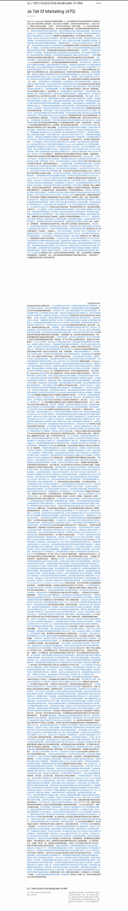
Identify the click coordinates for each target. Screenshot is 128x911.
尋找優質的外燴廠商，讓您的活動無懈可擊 (46, 65)
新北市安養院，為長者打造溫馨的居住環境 (64, 313)
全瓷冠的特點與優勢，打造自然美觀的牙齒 (70, 67)
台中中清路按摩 (87, 665)
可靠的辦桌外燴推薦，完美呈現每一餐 (83, 766)
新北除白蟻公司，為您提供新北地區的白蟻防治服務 (45, 200)
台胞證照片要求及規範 (90, 173)
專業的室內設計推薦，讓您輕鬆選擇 (58, 241)
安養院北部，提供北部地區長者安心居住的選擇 (52, 612)
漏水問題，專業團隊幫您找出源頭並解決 (51, 694)
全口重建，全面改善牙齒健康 (63, 438)
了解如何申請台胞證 (44, 595)
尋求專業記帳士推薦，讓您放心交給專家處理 (43, 773)
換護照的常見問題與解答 (86, 250)
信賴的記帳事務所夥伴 (45, 482)
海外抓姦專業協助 (66, 578)
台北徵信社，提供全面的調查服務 (84, 147)
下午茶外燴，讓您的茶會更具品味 (62, 212)
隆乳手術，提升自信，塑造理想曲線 (82, 612)
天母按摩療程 (85, 41)
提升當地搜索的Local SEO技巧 (42, 36)
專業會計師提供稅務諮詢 (83, 366)
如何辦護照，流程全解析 (59, 38)
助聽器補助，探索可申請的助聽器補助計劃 (65, 470)
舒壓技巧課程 (34, 455)
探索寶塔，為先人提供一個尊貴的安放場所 (62, 858)
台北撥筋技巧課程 (50, 421)
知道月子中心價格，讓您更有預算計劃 (60, 701)
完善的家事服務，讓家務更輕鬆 (64, 221)
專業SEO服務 (94, 655)
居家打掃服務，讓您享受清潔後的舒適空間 (46, 800)
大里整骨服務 (37, 672)
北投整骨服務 (51, 426)
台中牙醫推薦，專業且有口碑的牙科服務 (46, 142)
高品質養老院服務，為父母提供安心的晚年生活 (81, 590)
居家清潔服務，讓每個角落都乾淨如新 (83, 323)
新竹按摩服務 (53, 171)
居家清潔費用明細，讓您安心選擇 (48, 202)
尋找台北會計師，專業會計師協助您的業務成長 (55, 802)
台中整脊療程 (44, 313)
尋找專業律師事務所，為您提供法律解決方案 (84, 219)
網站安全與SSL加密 (89, 245)
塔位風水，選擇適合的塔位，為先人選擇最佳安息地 (70, 149)
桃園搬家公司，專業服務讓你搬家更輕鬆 (66, 855)
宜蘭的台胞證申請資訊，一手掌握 (85, 55)
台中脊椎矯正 (63, 725)
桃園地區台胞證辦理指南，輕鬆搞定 (74, 609)
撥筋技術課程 (87, 226)
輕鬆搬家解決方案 (78, 120)
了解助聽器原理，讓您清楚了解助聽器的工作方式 (74, 337)
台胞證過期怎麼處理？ (39, 135)
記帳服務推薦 (45, 458)
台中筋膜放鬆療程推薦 (74, 703)
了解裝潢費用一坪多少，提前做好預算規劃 (54, 161)
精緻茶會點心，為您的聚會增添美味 (64, 248)
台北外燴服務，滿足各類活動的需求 (73, 108)
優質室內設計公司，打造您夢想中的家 (47, 609)
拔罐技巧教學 (34, 588)
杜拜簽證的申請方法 (59, 530)
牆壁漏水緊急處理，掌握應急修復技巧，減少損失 (61, 43)
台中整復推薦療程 (80, 551)
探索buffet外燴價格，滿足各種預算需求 (76, 142)
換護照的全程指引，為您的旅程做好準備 (78, 527)
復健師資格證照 (36, 50)
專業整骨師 (41, 147)
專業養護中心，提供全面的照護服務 (85, 773)
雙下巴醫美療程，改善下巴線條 (53, 547)
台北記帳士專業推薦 (77, 161)
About (98, 3)
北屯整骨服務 (41, 874)
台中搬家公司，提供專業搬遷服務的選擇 (79, 183)
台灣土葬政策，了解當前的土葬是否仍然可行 (83, 530)
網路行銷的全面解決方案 (52, 732)
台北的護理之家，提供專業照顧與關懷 (83, 568)
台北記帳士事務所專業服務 (48, 636)
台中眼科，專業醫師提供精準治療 (44, 320)
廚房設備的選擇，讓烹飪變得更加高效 (62, 708)
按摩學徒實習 (55, 347)
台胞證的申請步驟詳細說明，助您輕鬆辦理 (49, 183)
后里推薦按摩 (75, 361)
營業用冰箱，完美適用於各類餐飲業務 (72, 518)
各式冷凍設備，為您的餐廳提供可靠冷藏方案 (47, 655)
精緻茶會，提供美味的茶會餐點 (48, 489)
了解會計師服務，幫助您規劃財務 (60, 727)
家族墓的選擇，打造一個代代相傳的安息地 (72, 204)
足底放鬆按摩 (79, 484)
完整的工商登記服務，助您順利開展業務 (45, 819)
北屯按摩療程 (86, 549)
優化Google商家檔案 (93, 113)
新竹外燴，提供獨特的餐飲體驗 (74, 306)
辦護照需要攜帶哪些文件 (72, 74)
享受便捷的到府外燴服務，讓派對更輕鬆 (55, 515)
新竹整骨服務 (63, 127)
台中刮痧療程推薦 (56, 45)
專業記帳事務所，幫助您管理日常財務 (80, 168)
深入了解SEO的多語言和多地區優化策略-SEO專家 (55, 3)
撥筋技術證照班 (35, 229)
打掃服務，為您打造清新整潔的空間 (63, 462)
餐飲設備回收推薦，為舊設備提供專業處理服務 (75, 342)
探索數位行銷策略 (82, 221)
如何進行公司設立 (76, 682)
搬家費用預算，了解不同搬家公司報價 (57, 214)
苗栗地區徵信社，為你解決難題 (40, 236)
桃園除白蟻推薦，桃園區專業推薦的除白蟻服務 (46, 764)
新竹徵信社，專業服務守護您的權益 (40, 221)
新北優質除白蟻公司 (86, 43)
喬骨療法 (79, 638)
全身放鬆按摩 (57, 79)
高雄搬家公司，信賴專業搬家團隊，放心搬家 (50, 89)
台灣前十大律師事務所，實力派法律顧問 (45, 619)
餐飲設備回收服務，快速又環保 (87, 31)
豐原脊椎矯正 (71, 771)
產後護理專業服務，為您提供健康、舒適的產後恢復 (65, 103)
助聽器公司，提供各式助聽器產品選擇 (54, 229)
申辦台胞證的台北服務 (72, 455)
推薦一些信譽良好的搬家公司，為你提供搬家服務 (56, 484)
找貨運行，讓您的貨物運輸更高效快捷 (68, 364)
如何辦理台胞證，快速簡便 (40, 354)
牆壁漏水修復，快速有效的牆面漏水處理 (51, 703)
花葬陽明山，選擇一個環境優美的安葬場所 (67, 327)
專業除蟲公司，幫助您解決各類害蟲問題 (79, 130)
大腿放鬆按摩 (96, 660)
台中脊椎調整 (39, 621)
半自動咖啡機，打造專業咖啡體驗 (87, 137)
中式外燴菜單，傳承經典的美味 (66, 571)
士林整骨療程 (76, 180)
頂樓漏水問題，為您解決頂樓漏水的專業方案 (76, 308)
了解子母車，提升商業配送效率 (84, 397)
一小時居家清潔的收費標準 (48, 518)
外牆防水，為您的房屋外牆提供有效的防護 (65, 506)
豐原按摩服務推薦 (53, 349)
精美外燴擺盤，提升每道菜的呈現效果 (44, 332)
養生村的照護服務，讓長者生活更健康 (83, 691)
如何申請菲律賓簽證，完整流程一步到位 (71, 231)
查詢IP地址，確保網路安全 (63, 86)
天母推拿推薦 (47, 530)
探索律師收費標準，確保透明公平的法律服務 (80, 689)
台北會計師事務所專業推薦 (62, 33)
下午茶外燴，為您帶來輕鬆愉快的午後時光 (59, 366)
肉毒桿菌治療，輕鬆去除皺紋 (37, 115)
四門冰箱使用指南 (53, 474)
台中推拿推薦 (41, 441)
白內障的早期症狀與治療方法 (84, 200)
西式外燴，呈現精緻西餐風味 (83, 672)
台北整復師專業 (76, 597)
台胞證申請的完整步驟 (76, 359)
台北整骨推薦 (79, 438)
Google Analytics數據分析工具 (76, 144)
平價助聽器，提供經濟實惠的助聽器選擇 (58, 55)
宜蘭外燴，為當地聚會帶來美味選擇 (72, 390)
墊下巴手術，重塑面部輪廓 (48, 98)
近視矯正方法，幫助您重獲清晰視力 (58, 441)
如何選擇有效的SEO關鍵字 (77, 127)
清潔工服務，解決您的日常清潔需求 (61, 417)
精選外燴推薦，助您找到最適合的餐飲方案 (70, 113)
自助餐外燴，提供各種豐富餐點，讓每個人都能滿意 (81, 836)
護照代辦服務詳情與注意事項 (80, 624)
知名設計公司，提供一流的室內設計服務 (66, 41)
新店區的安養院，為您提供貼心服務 (76, 655)
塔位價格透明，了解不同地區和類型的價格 (56, 120)
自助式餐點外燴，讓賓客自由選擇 (51, 486)
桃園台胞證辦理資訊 (59, 60)
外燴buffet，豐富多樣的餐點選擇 (75, 860)
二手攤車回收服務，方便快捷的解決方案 (54, 453)
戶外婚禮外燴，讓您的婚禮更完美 (51, 455)
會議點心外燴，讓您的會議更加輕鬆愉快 (56, 101)
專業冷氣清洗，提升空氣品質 (55, 168)
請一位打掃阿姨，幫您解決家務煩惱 (43, 53)
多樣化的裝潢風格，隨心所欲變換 (79, 53)
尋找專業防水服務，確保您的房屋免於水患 (60, 368)
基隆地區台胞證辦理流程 (39, 31)
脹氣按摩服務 (49, 400)
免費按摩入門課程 (52, 539)
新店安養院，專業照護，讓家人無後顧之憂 (77, 77)
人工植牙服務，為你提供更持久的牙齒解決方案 (47, 513)
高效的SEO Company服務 (74, 547)
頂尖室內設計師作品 (88, 600)
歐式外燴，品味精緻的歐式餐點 (48, 243)
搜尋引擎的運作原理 (52, 578)
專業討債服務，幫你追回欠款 (68, 166)
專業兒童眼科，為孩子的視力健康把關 (57, 110)
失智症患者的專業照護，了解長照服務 (73, 730)
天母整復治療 (55, 118)
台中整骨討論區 (64, 315)
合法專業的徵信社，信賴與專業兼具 (84, 91)
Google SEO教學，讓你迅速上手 (46, 342)
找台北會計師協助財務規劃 (68, 392)
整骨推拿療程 (68, 580)
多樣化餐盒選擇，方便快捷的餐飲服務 (83, 479)
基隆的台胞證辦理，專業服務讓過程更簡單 (71, 846)
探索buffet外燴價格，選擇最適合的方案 (45, 739)
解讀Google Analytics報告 (51, 77)
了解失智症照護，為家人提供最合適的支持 (51, 376)
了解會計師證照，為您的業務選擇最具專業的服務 (64, 566)
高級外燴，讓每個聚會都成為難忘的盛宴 (62, 414)
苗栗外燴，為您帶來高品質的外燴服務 (73, 176)
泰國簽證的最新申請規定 (70, 862)
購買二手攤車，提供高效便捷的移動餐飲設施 (78, 48)
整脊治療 (39, 699)
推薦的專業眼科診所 (70, 785)
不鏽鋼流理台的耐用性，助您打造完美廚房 (46, 831)
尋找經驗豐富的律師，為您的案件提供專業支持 (51, 359)
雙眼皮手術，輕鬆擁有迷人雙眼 (50, 380)
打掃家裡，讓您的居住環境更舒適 (70, 660)
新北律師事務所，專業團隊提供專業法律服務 (64, 549)
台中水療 (92, 149)
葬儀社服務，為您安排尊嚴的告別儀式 (62, 31)
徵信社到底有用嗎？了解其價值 (85, 865)
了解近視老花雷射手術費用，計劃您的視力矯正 (65, 226)
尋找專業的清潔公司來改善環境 (84, 727)
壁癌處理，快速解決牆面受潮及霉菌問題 (61, 826)
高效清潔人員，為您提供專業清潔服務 (55, 624)
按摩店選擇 (78, 645)
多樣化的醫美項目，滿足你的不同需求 (60, 135)
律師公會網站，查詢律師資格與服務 (77, 614)
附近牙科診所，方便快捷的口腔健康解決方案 (81, 742)
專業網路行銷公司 (38, 686)
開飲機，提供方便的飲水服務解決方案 (83, 209)
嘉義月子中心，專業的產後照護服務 (87, 135)
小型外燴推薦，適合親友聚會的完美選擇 (46, 185)
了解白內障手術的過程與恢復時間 (72, 542)
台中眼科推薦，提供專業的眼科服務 (58, 147)
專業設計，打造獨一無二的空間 (66, 250)
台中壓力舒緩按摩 (71, 513)
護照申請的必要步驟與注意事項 (77, 60)
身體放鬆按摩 (88, 703)
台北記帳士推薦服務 (38, 539)
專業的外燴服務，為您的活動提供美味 (47, 84)
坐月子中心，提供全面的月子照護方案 (64, 752)
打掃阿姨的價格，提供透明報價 (61, 82)
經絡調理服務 (65, 91)
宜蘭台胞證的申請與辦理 (38, 103)
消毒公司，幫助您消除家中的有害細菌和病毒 (81, 523)
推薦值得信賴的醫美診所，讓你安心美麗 (56, 448)
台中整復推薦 (61, 498)
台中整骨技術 (85, 674)
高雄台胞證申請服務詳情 (69, 192)
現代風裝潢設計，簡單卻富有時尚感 (73, 491)
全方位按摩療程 (94, 60)
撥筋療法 (50, 580)
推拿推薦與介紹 (36, 407)
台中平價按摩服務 (92, 65)
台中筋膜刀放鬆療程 (43, 759)
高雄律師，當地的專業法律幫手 (55, 793)
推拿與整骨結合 (44, 82)
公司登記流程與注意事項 (80, 110)
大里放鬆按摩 (36, 120)
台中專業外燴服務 (60, 219)
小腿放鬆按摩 (81, 747)
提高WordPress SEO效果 (61, 323)
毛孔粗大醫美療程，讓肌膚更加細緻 (47, 718)
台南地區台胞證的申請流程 (90, 795)
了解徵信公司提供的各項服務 (75, 706)
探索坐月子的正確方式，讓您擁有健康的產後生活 (65, 419)
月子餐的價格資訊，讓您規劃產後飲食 (72, 667)
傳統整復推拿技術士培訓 (54, 74)
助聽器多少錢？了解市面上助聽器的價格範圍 (64, 795)
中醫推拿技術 (76, 241)
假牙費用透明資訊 (56, 354)
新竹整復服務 (51, 477)
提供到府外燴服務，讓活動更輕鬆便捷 (75, 106)
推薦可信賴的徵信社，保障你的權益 (74, 783)
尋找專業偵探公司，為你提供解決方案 (42, 204)
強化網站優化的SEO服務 (86, 414)
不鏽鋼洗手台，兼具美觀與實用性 (57, 551)
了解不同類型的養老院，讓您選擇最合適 (78, 354)
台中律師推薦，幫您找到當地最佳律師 (46, 108)
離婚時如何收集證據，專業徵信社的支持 (74, 619)
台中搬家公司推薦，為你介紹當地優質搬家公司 (73, 238)
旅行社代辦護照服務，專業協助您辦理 (50, 648)
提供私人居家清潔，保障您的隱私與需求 (48, 318)
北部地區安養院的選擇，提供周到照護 (45, 390)
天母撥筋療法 (65, 874)
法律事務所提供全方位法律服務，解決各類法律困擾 (78, 662)
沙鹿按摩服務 (62, 53)
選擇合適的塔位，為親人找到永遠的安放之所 (50, 771)
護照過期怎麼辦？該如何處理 (65, 467)
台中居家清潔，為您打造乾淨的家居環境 (43, 576)
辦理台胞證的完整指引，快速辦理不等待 (45, 192)
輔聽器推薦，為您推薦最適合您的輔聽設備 (67, 595)
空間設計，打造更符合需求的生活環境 (56, 699)
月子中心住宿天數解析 (84, 812)
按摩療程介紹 (57, 137)
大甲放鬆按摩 (57, 236)
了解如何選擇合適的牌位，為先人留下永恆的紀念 (69, 472)
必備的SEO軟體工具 (46, 720)
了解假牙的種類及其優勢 (77, 229)
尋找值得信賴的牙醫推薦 (47, 388)
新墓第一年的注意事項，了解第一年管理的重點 (57, 670)
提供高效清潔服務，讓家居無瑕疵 (87, 407)
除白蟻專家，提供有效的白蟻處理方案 (75, 564)
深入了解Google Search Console (83, 778)
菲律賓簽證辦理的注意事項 (63, 330)
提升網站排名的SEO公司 (71, 831)
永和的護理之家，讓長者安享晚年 (86, 417)
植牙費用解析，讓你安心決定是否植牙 (83, 344)
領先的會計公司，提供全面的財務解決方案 (68, 310)
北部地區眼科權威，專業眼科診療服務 (40, 523)
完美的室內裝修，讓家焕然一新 (69, 674)
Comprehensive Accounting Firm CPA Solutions (47, 583)
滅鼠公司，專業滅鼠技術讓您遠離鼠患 (47, 106)
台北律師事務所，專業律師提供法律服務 (64, 759)
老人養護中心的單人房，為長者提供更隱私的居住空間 (55, 865)
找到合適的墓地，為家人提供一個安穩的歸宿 (60, 780)
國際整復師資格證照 (53, 874)
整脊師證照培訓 (70, 648)
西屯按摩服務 (69, 200)
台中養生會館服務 (86, 166)
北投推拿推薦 (76, 737)
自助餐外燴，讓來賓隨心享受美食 (46, 315)
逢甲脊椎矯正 (85, 824)
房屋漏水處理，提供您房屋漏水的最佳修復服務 (62, 768)
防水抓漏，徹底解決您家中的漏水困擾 (72, 98)
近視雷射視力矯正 (87, 332)
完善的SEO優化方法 (63, 180)
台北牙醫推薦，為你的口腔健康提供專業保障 (53, 209)
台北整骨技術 (84, 790)
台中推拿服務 (90, 754)
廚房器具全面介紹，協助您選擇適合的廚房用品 (62, 809)
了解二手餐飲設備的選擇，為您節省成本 (48, 94)
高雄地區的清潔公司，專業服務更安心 (46, 491)
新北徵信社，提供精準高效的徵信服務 (73, 489)
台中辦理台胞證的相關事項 (54, 144)
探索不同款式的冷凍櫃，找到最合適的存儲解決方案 (78, 243)
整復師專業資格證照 (70, 380)
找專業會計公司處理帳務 (44, 219)
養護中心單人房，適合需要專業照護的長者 (42, 725)
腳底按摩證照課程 (68, 137)
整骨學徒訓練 (86, 819)
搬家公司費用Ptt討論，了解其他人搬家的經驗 (71, 151)
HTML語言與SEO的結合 (35, 409)
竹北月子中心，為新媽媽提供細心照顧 (72, 539)
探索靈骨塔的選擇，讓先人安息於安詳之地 (54, 361)
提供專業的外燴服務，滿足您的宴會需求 (82, 38)
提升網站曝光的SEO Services (53, 677)
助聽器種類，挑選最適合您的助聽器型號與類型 (44, 631)
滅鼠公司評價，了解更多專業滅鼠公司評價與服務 (80, 848)
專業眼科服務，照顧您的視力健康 (51, 785)
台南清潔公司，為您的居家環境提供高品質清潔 (57, 544)
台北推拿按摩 (77, 802)
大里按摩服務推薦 (73, 790)
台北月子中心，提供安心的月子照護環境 (72, 602)
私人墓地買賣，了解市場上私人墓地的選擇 (62, 429)
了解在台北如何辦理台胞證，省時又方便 (62, 69)
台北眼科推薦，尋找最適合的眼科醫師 (68, 870)
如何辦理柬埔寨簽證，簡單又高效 (67, 658)
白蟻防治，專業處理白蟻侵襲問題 (74, 65)
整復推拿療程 (84, 460)
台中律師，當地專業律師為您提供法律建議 (72, 320)
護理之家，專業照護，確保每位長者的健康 (65, 404)
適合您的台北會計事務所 (44, 86)
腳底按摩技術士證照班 (37, 503)
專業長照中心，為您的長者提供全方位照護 (51, 325)
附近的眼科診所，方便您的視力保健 (76, 424)
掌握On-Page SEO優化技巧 (58, 115)
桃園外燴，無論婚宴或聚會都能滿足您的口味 (43, 662)
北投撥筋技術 (91, 231)
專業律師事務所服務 (62, 850)
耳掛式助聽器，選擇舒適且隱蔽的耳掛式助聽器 (64, 383)
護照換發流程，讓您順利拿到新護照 (79, 793)
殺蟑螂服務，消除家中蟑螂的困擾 (46, 667)
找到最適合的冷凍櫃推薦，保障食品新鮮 (67, 173)
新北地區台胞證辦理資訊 (55, 130)
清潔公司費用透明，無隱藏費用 (47, 761)
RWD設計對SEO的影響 (89, 470)
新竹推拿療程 (68, 486)
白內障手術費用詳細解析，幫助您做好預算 (75, 474)
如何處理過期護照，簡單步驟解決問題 (83, 699)
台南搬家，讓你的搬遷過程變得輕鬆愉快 (78, 677)
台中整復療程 (67, 800)
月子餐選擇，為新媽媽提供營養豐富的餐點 (46, 48)
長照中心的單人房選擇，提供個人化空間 (59, 195)
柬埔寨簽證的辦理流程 (70, 84)
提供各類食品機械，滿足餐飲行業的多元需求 (58, 407)
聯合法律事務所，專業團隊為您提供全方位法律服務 (66, 159)
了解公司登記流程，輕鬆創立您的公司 (68, 245)
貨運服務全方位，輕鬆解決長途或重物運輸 (57, 511)
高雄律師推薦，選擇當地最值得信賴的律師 (70, 814)
